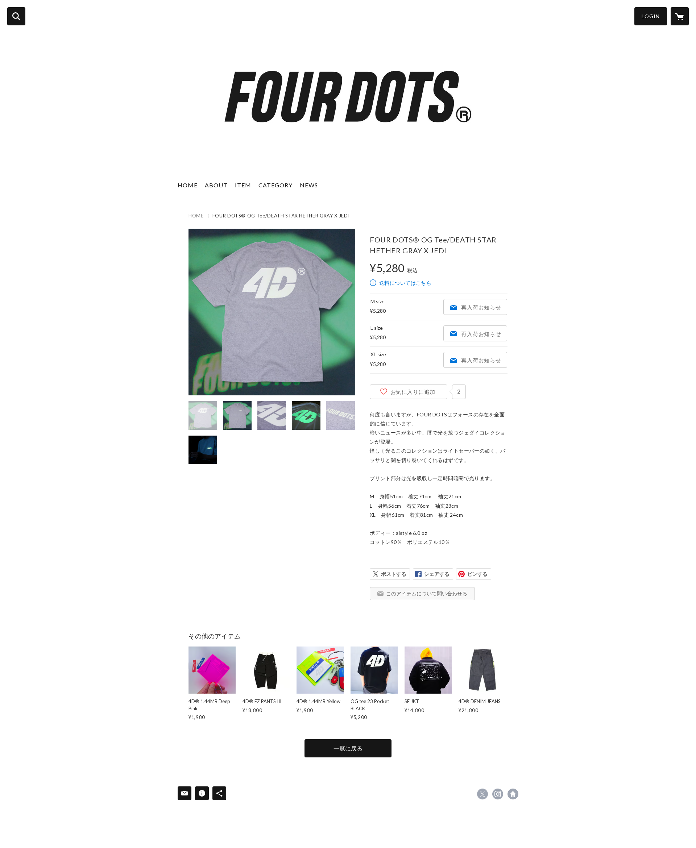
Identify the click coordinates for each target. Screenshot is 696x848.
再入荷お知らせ (481, 307)
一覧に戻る (348, 748)
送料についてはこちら (405, 283)
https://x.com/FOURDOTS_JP (482, 794)
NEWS (309, 185)
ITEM (243, 185)
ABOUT (216, 185)
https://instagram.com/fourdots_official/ (497, 794)
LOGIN (651, 16)
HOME (188, 185)
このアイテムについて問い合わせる (426, 593)
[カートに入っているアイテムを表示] (680, 16)
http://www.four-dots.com (513, 794)
